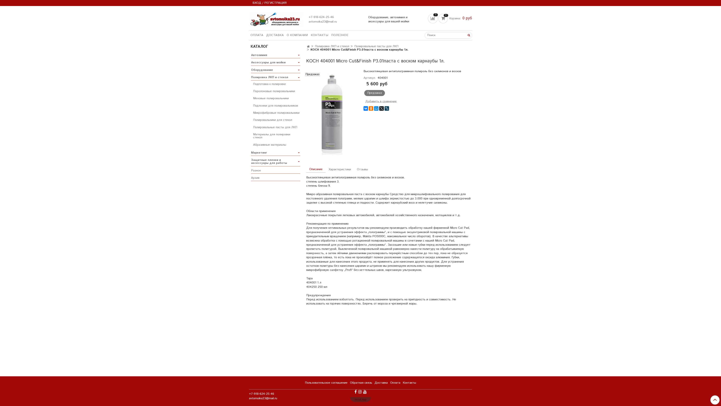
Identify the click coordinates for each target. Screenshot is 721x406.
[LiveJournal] (387, 108)
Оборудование (262, 70)
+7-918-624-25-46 (321, 17)
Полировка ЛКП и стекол (332, 46)
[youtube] (365, 391)
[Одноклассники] (371, 108)
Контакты (319, 35)
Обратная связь (361, 383)
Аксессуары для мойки (268, 62)
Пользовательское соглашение (326, 383)
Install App (361, 399)
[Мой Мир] (376, 108)
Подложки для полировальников (275, 106)
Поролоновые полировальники (274, 91)
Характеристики (340, 169)
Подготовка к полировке (269, 84)
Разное (256, 170)
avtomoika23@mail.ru (323, 22)
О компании (297, 35)
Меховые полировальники (271, 98)
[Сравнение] (433, 18)
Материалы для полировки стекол (271, 136)
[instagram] (360, 391)
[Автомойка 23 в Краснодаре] (276, 19)
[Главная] (308, 47)
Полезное (339, 35)
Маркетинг (259, 153)
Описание (316, 169)
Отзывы (362, 169)
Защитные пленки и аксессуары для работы (269, 161)
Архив (255, 178)
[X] (381, 108)
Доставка (275, 35)
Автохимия (259, 55)
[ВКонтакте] (366, 108)
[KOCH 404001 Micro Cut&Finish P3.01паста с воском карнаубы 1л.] (331, 115)
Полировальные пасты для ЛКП (376, 46)
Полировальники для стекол (272, 120)
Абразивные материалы (269, 145)
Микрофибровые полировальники (276, 113)
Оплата (256, 35)
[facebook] (355, 391)
